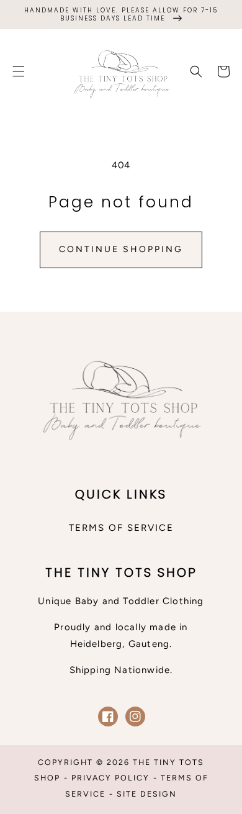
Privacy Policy (110, 777)
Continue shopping (121, 249)
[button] (18, 71)
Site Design (147, 793)
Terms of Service (121, 527)
